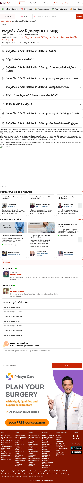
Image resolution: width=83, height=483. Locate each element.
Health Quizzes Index (21, 474)
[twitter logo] (77, 436)
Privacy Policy (60, 452)
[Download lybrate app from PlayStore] (76, 449)
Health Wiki (55, 471)
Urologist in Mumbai (20, 458)
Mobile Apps (59, 441)
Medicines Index (46, 474)
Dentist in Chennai (33, 435)
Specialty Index (34, 471)
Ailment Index (56, 474)
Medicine (8, 21)
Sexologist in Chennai (32, 464)
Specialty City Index (45, 471)
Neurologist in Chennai (32, 455)
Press (58, 456)
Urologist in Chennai (34, 458)
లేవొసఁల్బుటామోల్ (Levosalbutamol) (55, 37)
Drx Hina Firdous (16, 274)
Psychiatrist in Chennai (32, 448)
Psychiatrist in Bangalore (46, 448)
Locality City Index (23, 471)
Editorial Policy (60, 454)
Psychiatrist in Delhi (6, 446)
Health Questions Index (7, 474)
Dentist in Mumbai (20, 435)
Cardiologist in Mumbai (19, 441)
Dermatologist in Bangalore (47, 452)
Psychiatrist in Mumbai (19, 448)
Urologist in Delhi (6, 453)
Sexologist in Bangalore (46, 466)
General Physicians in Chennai (34, 438)
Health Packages (65, 474)
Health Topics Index (34, 474)
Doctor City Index (12, 471)
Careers (58, 439)
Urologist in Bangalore (45, 459)
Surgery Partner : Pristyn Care (61, 445)
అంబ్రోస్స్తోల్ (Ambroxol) (31, 37)
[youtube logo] (77, 439)
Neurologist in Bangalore (46, 455)
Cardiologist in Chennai (32, 441)
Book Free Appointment (61, 3)
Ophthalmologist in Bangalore (47, 463)
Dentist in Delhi (5, 435)
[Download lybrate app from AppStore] (76, 453)
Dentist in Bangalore (48, 435)
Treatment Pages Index (21, 477)
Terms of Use (60, 443)
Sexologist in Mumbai (18, 464)
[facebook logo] (73, 436)
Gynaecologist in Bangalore (47, 445)
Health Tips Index (64, 471)
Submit (67, 365)
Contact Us (59, 437)
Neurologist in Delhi (6, 452)
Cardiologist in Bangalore (46, 441)
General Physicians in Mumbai (20, 438)
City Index (3, 471)
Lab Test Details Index (7, 477)
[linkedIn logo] (73, 439)
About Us (58, 435)
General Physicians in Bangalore (47, 438)
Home (2, 21)
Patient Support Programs (36, 477)
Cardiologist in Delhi (6, 441)
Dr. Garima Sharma (17, 291)
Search (79, 17)
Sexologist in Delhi (6, 459)
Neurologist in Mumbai (19, 455)
